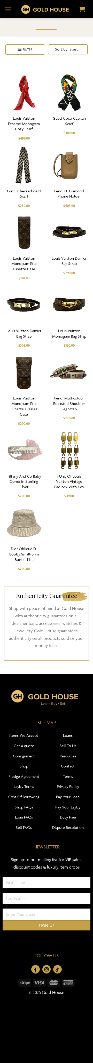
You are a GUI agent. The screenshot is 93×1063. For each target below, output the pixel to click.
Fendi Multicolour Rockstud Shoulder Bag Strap (69, 403)
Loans (68, 735)
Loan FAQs (24, 817)
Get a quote (24, 745)
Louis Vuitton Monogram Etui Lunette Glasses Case (24, 406)
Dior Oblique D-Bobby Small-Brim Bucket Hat (24, 554)
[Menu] (8, 9)
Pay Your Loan (68, 796)
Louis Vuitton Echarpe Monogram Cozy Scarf (24, 124)
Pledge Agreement (24, 776)
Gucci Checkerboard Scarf (24, 194)
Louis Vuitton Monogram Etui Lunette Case (23, 264)
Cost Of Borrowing (23, 796)
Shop (24, 766)
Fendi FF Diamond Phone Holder (69, 194)
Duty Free (68, 817)
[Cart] (82, 10)
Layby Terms (24, 786)
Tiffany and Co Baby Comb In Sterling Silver (24, 481)
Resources (68, 756)
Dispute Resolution (68, 827)
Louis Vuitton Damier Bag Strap (69, 261)
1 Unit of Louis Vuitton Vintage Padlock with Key (69, 481)
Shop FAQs (24, 807)
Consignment (24, 756)
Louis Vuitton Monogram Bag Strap (69, 333)
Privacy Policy (68, 786)
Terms (68, 776)
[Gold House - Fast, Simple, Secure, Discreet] (45, 9)
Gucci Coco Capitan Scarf (69, 121)
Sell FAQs (24, 827)
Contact (68, 766)
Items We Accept (23, 735)
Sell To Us (68, 745)
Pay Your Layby (67, 807)
